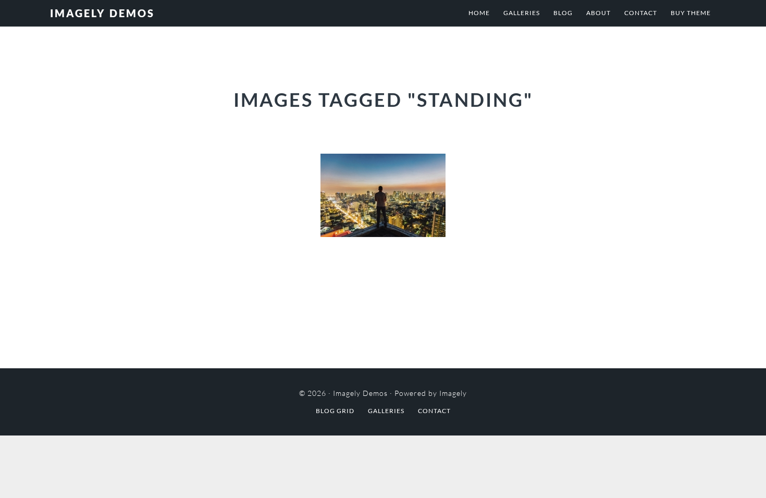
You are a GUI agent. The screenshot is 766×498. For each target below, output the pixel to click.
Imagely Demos (102, 13)
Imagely (453, 393)
